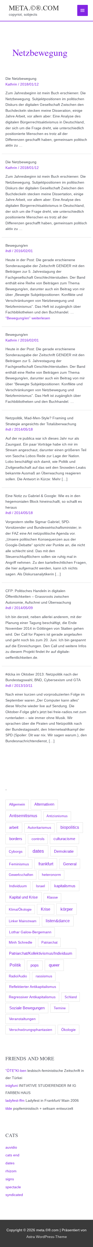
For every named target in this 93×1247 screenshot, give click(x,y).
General (69, 864)
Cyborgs (15, 851)
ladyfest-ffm (15, 1101)
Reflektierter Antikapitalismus (32, 987)
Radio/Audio (18, 976)
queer (54, 965)
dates (38, 851)
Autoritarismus (39, 828)
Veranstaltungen (22, 1019)
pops (34, 965)
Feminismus (19, 864)
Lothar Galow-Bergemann (30, 932)
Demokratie (64, 851)
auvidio (11, 1147)
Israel (40, 886)
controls (38, 839)
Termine (60, 1008)
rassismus (44, 976)
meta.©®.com (34, 7)
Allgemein (17, 804)
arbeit (13, 827)
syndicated (14, 1195)
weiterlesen (27, 318)
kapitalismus (64, 886)
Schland (71, 997)
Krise (45, 909)
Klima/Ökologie (20, 909)
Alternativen (44, 804)
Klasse (52, 897)
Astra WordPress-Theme (46, 1237)
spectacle (13, 1187)
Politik (15, 965)
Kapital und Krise (23, 897)
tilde (8, 1109)
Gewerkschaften (21, 875)
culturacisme (64, 839)
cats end (12, 1155)
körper (66, 909)
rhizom (11, 1171)
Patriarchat (49, 942)
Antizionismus (57, 816)
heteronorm (51, 875)
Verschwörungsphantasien (30, 1030)
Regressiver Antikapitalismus (32, 997)
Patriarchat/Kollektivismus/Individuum (40, 953)
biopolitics (69, 827)
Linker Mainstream (22, 921)
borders (15, 838)
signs (9, 1179)
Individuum (18, 886)
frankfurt (45, 863)
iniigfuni (11, 1086)
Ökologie (68, 1030)
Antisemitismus (23, 816)
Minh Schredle (20, 942)
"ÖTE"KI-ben (15, 1071)
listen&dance (58, 921)
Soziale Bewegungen (27, 1008)
